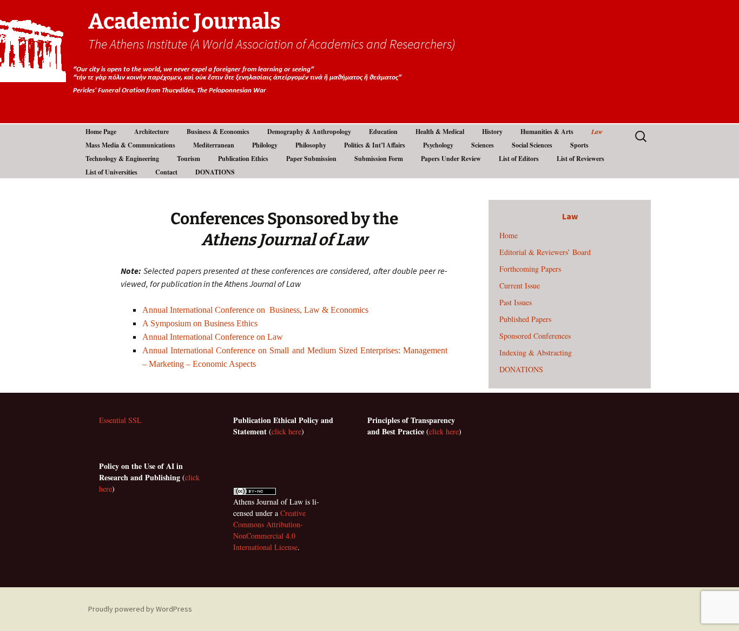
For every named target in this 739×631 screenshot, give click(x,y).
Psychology (438, 145)
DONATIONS (215, 172)
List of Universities (111, 172)
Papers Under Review (451, 158)
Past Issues (515, 302)
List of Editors (519, 158)
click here (286, 431)
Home (508, 235)
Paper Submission (311, 158)
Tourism (188, 158)
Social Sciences (532, 145)
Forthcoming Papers (530, 269)
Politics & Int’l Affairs (374, 145)
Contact (166, 172)
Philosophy (310, 145)
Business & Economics (218, 131)
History (492, 131)
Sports (579, 145)
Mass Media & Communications (130, 145)
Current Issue (519, 285)
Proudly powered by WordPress (140, 609)
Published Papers (525, 319)
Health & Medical (439, 131)
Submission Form (378, 158)
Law (597, 131)
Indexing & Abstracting (535, 352)
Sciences (482, 145)
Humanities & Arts (546, 131)
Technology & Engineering (122, 158)
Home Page (100, 131)
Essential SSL (120, 420)
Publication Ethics (243, 158)
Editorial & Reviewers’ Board (545, 252)
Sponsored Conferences (535, 336)
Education (383, 131)
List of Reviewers (580, 158)
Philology (265, 145)
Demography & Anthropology (309, 131)
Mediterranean (213, 145)
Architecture (151, 131)
